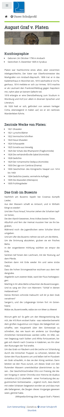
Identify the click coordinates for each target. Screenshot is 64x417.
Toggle (7, 6)
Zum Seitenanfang (16, 406)
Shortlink (32, 410)
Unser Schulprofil (25, 16)
